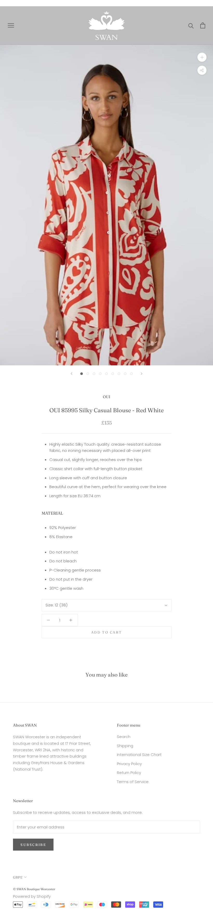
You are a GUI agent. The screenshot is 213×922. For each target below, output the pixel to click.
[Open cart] (202, 25)
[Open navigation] (11, 25)
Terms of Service (133, 781)
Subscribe (33, 845)
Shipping (125, 745)
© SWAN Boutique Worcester (34, 889)
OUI (106, 396)
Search (123, 736)
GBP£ (17, 877)
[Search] (191, 25)
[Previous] (71, 373)
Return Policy (129, 772)
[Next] (141, 373)
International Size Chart (139, 754)
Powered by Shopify (32, 896)
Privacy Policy (129, 763)
